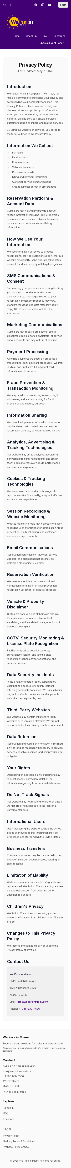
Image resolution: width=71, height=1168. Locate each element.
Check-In (31, 35)
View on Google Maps (14, 1092)
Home (16, 35)
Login (63, 4)
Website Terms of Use (16, 1146)
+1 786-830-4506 (29, 1008)
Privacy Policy (11, 1135)
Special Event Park (51, 42)
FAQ (45, 35)
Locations (59, 35)
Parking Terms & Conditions (19, 1141)
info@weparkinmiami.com (32, 1001)
